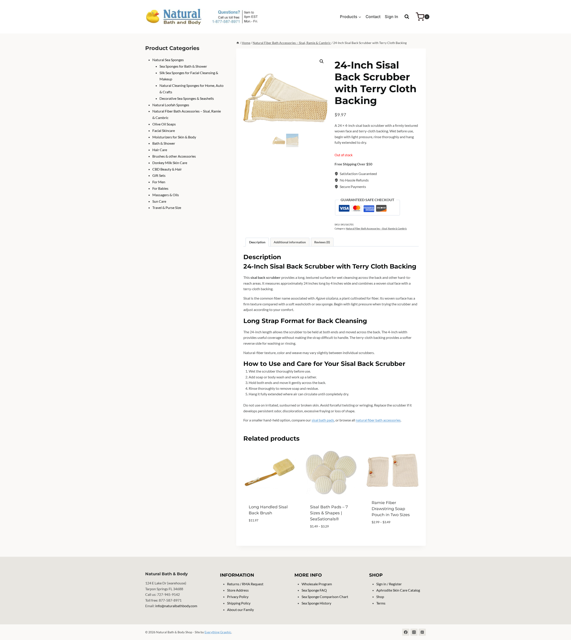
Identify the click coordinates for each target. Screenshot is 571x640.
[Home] (237, 43)
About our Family (240, 609)
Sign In (391, 16)
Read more (258, 534)
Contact (373, 16)
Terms (380, 603)
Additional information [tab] (290, 242)
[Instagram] (414, 632)
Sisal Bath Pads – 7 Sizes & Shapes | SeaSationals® (329, 512)
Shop (380, 596)
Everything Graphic (218, 632)
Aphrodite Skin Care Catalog (398, 590)
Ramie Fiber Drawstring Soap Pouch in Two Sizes (391, 508)
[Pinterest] (422, 632)
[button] (322, 61)
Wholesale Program (317, 584)
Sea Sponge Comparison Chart (325, 596)
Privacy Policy (237, 596)
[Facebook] (405, 632)
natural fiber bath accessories (378, 420)
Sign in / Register (389, 584)
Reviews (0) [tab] (322, 242)
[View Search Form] (406, 16)
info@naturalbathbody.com (176, 606)
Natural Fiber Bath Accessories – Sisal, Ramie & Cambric (376, 228)
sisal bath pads (323, 420)
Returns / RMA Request (245, 584)
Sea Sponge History (316, 603)
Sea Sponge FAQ (314, 590)
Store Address (238, 590)
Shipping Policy (238, 603)
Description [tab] (257, 242)
